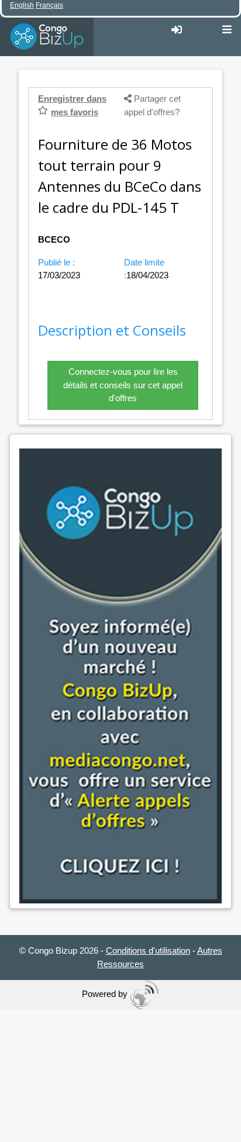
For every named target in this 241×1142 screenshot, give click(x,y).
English (22, 5)
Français (49, 5)
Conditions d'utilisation (148, 950)
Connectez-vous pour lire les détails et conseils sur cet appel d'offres (123, 385)
